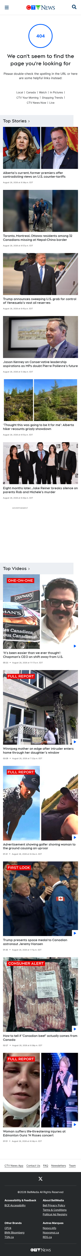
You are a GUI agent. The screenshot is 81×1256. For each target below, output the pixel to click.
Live (51, 102)
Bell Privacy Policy (54, 1205)
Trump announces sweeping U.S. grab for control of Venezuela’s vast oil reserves (39, 301)
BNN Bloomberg (14, 1232)
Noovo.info (49, 1228)
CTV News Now (36, 102)
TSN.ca (9, 1237)
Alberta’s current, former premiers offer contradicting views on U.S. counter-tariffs (34, 175)
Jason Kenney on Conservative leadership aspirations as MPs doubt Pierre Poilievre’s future (40, 364)
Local (19, 92)
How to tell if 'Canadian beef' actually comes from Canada (40, 1038)
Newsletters (58, 1165)
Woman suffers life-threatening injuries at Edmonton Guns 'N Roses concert (34, 1133)
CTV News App (14, 1165)
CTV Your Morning (27, 97)
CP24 (8, 1228)
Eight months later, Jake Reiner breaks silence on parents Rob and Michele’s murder (40, 490)
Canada (31, 92)
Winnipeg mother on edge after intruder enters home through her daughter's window (38, 750)
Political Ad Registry (55, 1214)
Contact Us (33, 1165)
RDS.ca (47, 1237)
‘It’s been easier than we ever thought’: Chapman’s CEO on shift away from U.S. (33, 655)
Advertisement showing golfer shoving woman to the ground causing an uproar (39, 846)
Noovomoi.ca (51, 1232)
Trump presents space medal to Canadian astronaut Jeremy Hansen (35, 942)
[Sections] (7, 7)
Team (72, 1165)
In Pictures (56, 92)
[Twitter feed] (40, 1179)
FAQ (45, 1165)
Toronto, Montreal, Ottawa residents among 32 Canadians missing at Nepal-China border (37, 238)
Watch (43, 92)
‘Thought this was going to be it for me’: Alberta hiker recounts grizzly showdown (38, 427)
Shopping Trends (52, 97)
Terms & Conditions (54, 1209)
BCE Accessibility (15, 1205)
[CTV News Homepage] (40, 7)
